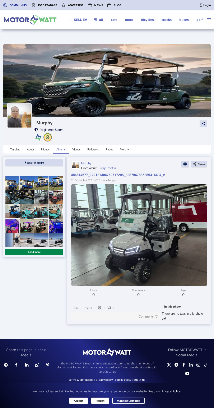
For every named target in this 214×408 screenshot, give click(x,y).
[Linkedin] (27, 365)
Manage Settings (128, 400)
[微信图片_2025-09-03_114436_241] (12, 226)
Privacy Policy (171, 391)
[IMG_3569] (55, 240)
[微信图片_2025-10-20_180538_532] (55, 182)
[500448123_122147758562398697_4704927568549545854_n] (27, 197)
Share (200, 164)
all (101, 20)
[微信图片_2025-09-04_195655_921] (55, 211)
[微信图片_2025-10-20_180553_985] (27, 182)
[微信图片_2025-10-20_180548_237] (41, 182)
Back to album (35, 162)
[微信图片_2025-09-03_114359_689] (55, 226)
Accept (78, 400)
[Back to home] (30, 20)
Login (207, 5)
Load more (34, 252)
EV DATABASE (47, 5)
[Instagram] (198, 365)
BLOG (117, 5)
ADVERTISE (76, 5)
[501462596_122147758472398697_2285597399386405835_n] (12, 197)
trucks (167, 20)
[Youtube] (187, 373)
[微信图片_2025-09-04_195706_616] (27, 211)
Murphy (44, 122)
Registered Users (51, 129)
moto (129, 20)
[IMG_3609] (27, 240)
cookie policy (123, 379)
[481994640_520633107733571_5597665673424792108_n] (55, 197)
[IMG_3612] (12, 240)
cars (114, 20)
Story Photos (107, 168)
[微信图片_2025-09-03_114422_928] (41, 226)
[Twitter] (169, 365)
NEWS (98, 5)
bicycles (147, 20)
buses (184, 20)
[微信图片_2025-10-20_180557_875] (12, 182)
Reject (100, 400)
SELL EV (80, 20)
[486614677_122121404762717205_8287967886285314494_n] (41, 197)
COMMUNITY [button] (18, 5)
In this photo (172, 306)
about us (139, 379)
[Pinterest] (48, 365)
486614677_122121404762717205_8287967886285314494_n (118, 175)
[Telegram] (6, 365)
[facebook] (16, 365)
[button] (209, 20)
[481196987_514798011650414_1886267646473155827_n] (12, 211)
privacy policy (104, 379)
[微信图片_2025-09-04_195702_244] (41, 211)
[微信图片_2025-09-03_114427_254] (27, 226)
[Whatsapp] (37, 365)
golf (199, 20)
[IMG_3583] (41, 240)
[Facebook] (184, 365)
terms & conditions (81, 379)
